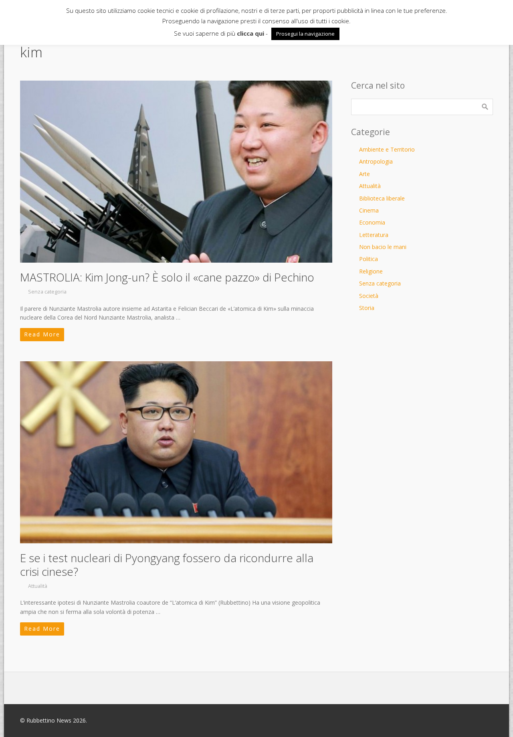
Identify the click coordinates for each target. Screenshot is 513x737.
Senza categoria (47, 291)
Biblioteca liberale (382, 198)
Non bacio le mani (382, 247)
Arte (364, 174)
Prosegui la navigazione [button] (305, 33)
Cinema (369, 210)
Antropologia (376, 161)
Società (368, 296)
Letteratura (373, 235)
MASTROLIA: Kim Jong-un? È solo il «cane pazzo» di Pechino (167, 277)
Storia (366, 308)
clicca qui (250, 33)
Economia (372, 222)
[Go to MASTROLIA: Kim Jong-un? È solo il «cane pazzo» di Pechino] (176, 172)
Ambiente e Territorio (387, 149)
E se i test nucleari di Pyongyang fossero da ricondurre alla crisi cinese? (166, 564)
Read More (42, 334)
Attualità (37, 586)
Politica (368, 259)
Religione (371, 271)
